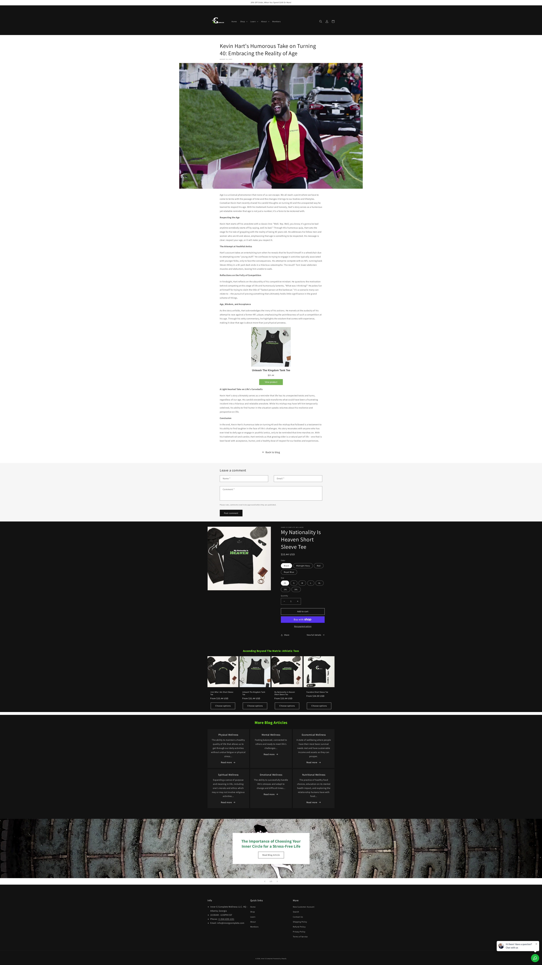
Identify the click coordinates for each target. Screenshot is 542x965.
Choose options (223, 705)
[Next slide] (277, 881)
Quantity (284, 596)
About (253, 922)
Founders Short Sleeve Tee (317, 692)
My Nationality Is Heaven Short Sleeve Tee (284, 693)
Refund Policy (299, 926)
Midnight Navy (303, 565)
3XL (296, 589)
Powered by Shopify (280, 958)
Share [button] (286, 635)
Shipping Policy (300, 922)
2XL (285, 589)
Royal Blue (289, 572)
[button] (244, 21)
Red (319, 565)
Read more (226, 762)
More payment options (303, 626)
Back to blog (272, 452)
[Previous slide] (265, 881)
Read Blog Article (271, 855)
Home (253, 907)
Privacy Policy (299, 931)
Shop (252, 911)
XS (285, 583)
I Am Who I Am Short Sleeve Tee (221, 693)
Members (254, 926)
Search (296, 911)
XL (319, 583)
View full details (314, 635)
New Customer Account (303, 907)
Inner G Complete (267, 958)
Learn (252, 917)
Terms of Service (300, 936)
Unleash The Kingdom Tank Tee (253, 693)
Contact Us (298, 917)
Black (286, 565)
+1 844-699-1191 (226, 919)
